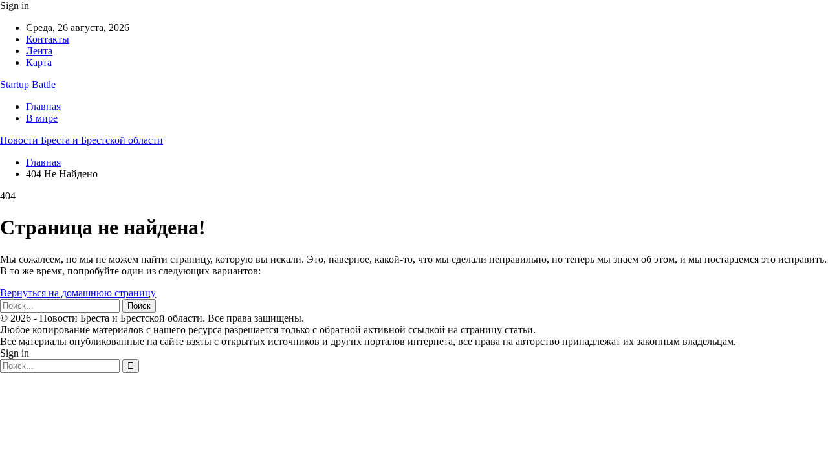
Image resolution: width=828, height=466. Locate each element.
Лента (39, 50)
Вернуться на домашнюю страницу (78, 292)
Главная (43, 106)
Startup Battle (28, 84)
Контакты (47, 39)
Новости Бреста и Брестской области (81, 140)
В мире (42, 118)
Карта (39, 62)
